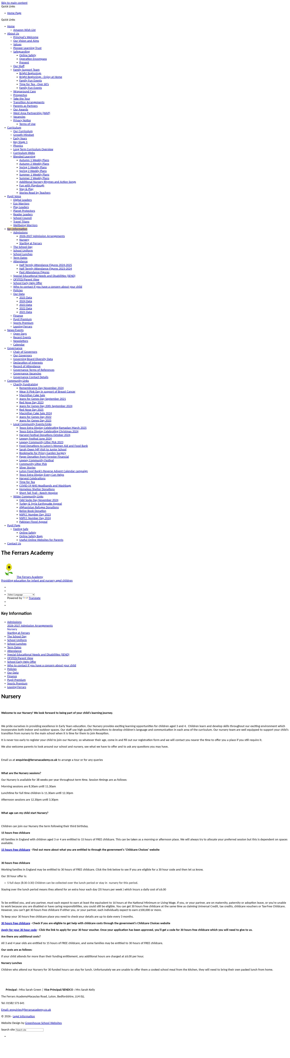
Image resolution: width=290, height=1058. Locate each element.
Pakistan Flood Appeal (33, 521)
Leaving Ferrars (22, 326)
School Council (22, 218)
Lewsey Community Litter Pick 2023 (41, 442)
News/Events (15, 330)
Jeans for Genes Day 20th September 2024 (45, 406)
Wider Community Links (28, 496)
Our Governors (22, 355)
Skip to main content (14, 3)
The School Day (22, 247)
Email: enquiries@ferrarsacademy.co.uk (26, 1009)
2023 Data (25, 305)
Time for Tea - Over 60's (34, 84)
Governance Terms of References (33, 370)
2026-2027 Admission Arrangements (42, 236)
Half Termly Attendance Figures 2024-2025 (45, 265)
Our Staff (18, 66)
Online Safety (27, 55)
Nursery (24, 239)
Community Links (18, 380)
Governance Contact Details (30, 377)
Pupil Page (13, 525)
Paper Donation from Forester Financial (44, 456)
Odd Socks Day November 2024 (38, 500)
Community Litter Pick (33, 464)
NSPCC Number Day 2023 (35, 514)
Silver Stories (27, 467)
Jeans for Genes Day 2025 (35, 420)
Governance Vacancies (27, 373)
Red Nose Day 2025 (31, 409)
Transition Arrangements (28, 102)
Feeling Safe (20, 529)
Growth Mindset (23, 135)
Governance (14, 348)
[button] (16, 20)
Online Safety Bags (31, 536)
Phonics (18, 145)
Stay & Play (26, 189)
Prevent (24, 62)
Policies (18, 290)
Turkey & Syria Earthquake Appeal (40, 503)
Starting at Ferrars (30, 243)
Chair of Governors (25, 352)
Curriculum (14, 127)
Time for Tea (27, 482)
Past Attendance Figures (34, 272)
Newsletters (20, 341)
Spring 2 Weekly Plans (33, 171)
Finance (18, 315)
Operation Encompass (33, 59)
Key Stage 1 (20, 142)
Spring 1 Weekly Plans (33, 167)
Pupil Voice (14, 196)
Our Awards (20, 109)
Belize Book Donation (32, 511)
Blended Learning (24, 156)
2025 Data (25, 297)
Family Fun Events (30, 80)
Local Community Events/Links (32, 424)
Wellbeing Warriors (25, 225)
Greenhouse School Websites (43, 1023)
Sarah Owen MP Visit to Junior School (42, 449)
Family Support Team (26, 69)
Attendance (20, 261)
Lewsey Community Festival (36, 460)
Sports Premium (23, 323)
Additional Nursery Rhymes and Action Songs (47, 182)
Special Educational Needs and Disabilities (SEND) (44, 276)
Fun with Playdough (31, 185)
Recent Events (22, 337)
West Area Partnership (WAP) (31, 113)
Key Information (17, 229)
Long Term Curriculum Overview (33, 149)
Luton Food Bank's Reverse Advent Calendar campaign (53, 471)
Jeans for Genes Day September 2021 (42, 399)
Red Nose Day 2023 (31, 402)
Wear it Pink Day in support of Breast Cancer (47, 391)
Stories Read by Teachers (34, 192)
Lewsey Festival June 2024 (35, 438)
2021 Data (25, 312)
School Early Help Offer (27, 283)
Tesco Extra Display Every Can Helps (41, 474)
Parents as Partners (25, 106)
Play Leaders (21, 207)
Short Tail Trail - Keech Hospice (38, 493)
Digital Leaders (22, 200)
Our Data (19, 294)
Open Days (20, 333)
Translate (34, 598)
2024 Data (25, 301)
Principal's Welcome (25, 37)
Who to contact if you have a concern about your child (47, 286)
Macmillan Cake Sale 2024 (35, 413)
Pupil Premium (22, 319)
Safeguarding (21, 51)
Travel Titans (21, 221)
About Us (13, 33)
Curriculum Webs (24, 153)
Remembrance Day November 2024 (41, 388)
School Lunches (22, 254)
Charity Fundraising (25, 384)
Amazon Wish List (24, 30)
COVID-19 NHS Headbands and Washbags (45, 485)
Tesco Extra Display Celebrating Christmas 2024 (48, 431)
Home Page (14, 13)
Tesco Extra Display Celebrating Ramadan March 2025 (53, 427)
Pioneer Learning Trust (27, 48)
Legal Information (24, 1016)
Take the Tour (21, 98)
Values (17, 44)
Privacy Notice (22, 120)
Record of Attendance (26, 366)
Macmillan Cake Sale (32, 395)
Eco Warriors (21, 203)
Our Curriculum (23, 131)
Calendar (19, 344)
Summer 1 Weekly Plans (34, 174)
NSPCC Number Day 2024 (35, 518)
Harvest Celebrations (32, 478)
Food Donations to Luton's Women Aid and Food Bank (53, 446)
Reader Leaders (23, 214)
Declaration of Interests (28, 362)
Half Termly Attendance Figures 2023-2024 (45, 268)
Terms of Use (27, 124)
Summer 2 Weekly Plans (34, 178)
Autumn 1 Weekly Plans (34, 160)
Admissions (20, 232)
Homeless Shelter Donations (37, 489)
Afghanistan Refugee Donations (39, 507)
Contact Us (14, 543)
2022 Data (25, 308)
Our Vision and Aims (26, 40)
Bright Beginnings (30, 73)
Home (11, 26)
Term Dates (20, 257)
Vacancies (19, 116)
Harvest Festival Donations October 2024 (44, 435)
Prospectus (20, 95)
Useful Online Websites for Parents (41, 540)
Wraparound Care (24, 91)
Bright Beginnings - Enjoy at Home (40, 77)
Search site (8, 1029)
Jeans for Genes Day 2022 (35, 417)
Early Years (20, 138)
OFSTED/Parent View (26, 279)
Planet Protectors (24, 210)
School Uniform (23, 250)
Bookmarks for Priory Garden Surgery (42, 453)
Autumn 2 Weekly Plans (34, 163)
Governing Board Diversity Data (33, 359)
